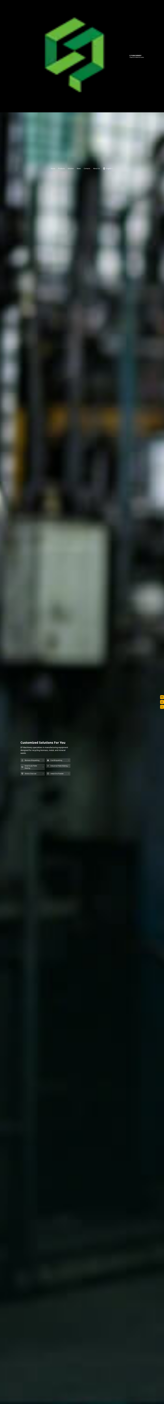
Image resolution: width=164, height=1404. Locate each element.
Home (53, 168)
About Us (96, 168)
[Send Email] (162, 697)
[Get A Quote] (162, 707)
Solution (71, 168)
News (79, 168)
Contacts (87, 168)
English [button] (108, 168)
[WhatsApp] (162, 702)
